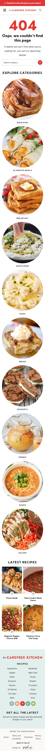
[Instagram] (17, 703)
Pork (33, 698)
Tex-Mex (12, 693)
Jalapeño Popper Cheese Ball (12, 637)
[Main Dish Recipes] (22, 101)
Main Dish (32, 672)
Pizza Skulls (12, 598)
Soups (33, 677)
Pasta (32, 689)
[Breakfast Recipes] (22, 197)
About (6, 737)
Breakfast (33, 668)
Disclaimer (28, 737)
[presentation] (12, 580)
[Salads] (22, 532)
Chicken (33, 693)
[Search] (40, 62)
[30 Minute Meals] (22, 149)
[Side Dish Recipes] (22, 293)
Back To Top (22, 743)
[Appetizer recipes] (22, 245)
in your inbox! (24, 3)
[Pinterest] (22, 703)
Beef (12, 698)
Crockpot (33, 685)
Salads (12, 672)
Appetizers (12, 668)
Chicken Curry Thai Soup (33, 637)
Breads (33, 681)
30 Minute (12, 689)
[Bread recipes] (22, 340)
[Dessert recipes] (22, 388)
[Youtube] (33, 703)
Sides (12, 677)
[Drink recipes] (22, 436)
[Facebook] (11, 703)
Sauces (12, 685)
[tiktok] (28, 703)
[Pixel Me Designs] (27, 748)
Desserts (12, 681)
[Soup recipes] (22, 484)
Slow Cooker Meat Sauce (33, 599)
